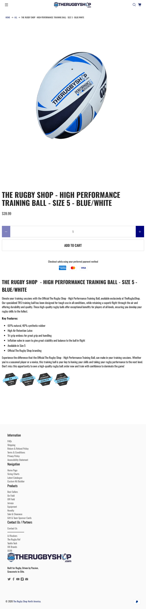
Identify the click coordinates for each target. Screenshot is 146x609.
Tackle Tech (12, 543)
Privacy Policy (13, 456)
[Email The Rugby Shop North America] (26, 580)
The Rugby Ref (13, 539)
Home (8, 17)
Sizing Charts (13, 474)
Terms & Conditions (16, 452)
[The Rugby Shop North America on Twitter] (9, 580)
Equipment (12, 506)
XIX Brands (12, 547)
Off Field (11, 499)
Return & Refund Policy (18, 448)
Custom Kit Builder (16, 481)
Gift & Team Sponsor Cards (19, 518)
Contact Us (12, 528)
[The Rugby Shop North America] (73, 5)
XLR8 (9, 550)
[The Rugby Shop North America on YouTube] (18, 580)
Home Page (12, 470)
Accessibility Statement (17, 460)
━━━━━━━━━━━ (15, 532)
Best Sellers (12, 492)
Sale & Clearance (14, 514)
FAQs (9, 441)
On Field (11, 495)
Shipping (11, 445)
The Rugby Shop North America (26, 601)
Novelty (10, 510)
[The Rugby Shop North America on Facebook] (13, 580)
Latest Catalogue (14, 478)
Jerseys (10, 503)
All (15, 17)
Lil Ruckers (12, 536)
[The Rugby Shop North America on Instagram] (22, 580)
